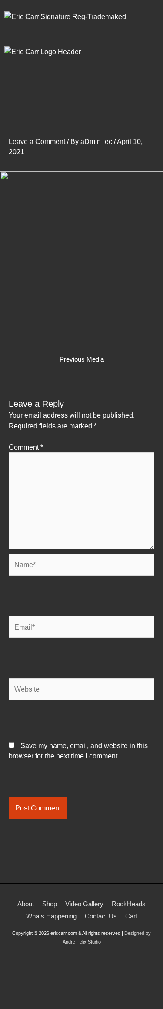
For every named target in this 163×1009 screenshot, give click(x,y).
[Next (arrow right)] (41, 1004)
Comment (26, 447)
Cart (131, 916)
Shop (49, 904)
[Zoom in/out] (13, 992)
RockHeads (129, 904)
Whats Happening (51, 916)
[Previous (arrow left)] (13, 1004)
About (25, 904)
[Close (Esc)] (96, 992)
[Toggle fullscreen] (41, 992)
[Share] (69, 992)
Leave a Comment (37, 141)
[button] (81, 96)
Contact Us (101, 916)
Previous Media (82, 359)
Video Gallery (84, 904)
